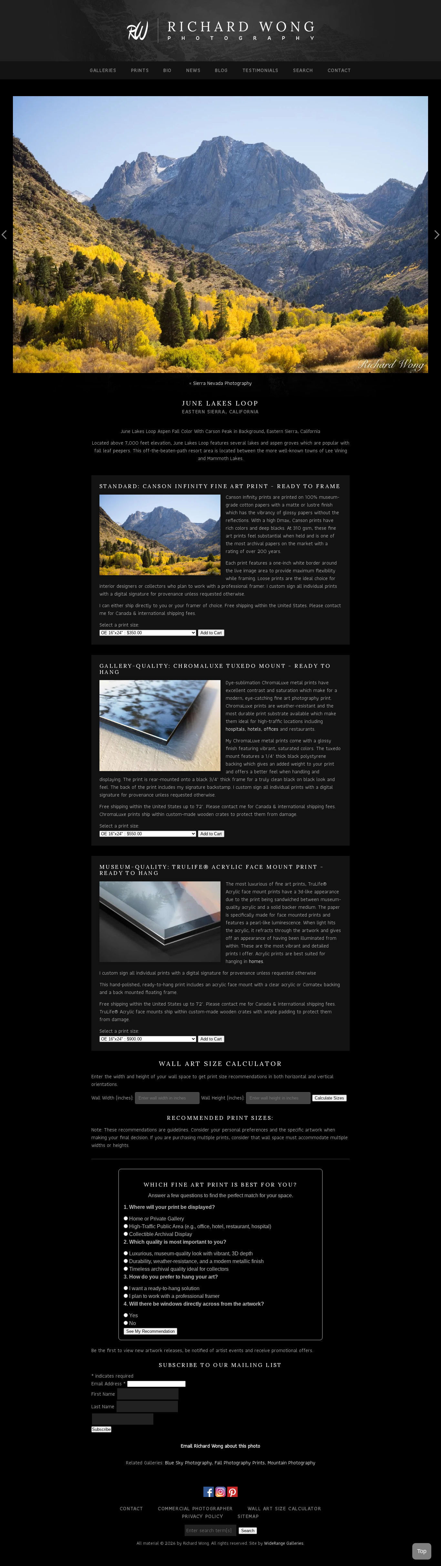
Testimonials (260, 70)
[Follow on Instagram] (220, 1493)
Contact (339, 70)
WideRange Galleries (283, 1543)
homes (256, 961)
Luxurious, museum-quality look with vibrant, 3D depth (190, 1253)
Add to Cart (211, 632)
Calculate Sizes (329, 1098)
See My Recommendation (150, 1331)
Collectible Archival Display (160, 1234)
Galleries (103, 70)
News (193, 70)
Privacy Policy (202, 1516)
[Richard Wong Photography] (220, 41)
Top (421, 1551)
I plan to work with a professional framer (174, 1296)
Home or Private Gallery (156, 1218)
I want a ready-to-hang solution (164, 1288)
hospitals (235, 729)
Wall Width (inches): (112, 1098)
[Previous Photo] (6, 256)
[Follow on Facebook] (208, 1493)
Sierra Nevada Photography (222, 383)
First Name (104, 1394)
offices (271, 729)
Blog (221, 70)
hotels (254, 729)
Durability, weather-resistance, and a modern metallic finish (196, 1261)
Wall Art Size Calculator (284, 1508)
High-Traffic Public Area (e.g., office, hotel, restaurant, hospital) (199, 1226)
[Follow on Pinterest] (232, 1493)
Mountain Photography (291, 1463)
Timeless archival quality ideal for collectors (178, 1269)
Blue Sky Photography (188, 1463)
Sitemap (248, 1516)
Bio (167, 70)
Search (303, 70)
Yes (133, 1315)
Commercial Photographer (195, 1508)
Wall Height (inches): (222, 1098)
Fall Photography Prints (240, 1463)
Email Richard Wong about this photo (220, 1446)
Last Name (103, 1406)
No (132, 1323)
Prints (140, 70)
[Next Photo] (434, 256)
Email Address (108, 1384)
